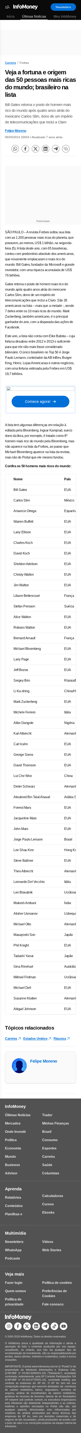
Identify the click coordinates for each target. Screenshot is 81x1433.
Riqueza (60, 1038)
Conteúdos (14, 1206)
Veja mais (14, 1274)
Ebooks (48, 1212)
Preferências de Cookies (54, 1293)
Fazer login (13, 1282)
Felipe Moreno (15, 131)
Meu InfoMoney (65, 16)
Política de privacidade (14, 1302)
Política (11, 1140)
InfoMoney (15, 1106)
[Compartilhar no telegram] (55, 148)
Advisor (11, 1173)
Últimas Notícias (34, 16)
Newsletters (63, 7)
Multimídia (15, 1233)
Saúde (47, 1165)
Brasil (46, 1131)
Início (11, 16)
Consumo (50, 1140)
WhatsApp (13, 1250)
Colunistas (50, 1173)
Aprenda (13, 1189)
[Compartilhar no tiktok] (54, 1326)
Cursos (48, 1204)
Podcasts (12, 1258)
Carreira (10, 62)
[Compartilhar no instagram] (8, 1326)
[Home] (25, 7)
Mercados (13, 1123)
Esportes (49, 1148)
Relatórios (13, 1197)
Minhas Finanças (55, 1123)
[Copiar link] (66, 148)
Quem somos (15, 1291)
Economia (13, 1148)
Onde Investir (15, 1131)
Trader (47, 1115)
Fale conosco (53, 1304)
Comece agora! (37, 401)
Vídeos (47, 1242)
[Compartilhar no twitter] (35, 148)
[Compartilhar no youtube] (63, 1326)
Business (12, 1165)
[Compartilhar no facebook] (25, 148)
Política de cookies (57, 1282)
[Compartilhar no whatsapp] (15, 148)
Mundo (10, 1156)
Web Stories (51, 1250)
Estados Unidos (35, 1038)
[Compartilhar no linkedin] (45, 148)
